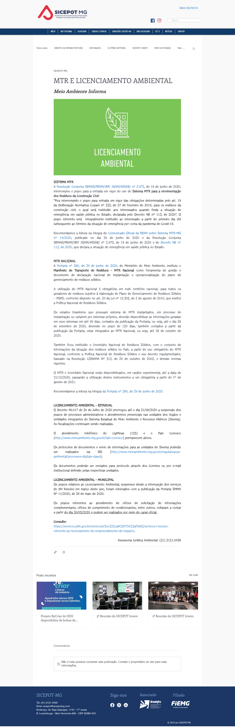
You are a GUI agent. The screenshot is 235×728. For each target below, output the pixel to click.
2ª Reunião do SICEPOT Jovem (173, 616)
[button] (205, 9)
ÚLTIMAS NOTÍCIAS (117, 48)
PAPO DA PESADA (162, 48)
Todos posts (41, 48)
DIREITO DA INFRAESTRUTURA (68, 48)
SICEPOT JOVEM (139, 48)
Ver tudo (193, 575)
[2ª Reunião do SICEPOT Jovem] (173, 596)
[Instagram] (159, 21)
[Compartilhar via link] (55, 552)
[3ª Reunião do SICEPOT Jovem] (117, 596)
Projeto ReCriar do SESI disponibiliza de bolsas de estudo (58, 618)
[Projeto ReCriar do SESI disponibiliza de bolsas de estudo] (61, 596)
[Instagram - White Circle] (119, 705)
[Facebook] (112, 705)
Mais (179, 48)
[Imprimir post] (63, 552)
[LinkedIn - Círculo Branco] (126, 705)
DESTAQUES (95, 48)
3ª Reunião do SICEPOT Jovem (117, 616)
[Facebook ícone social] (153, 21)
